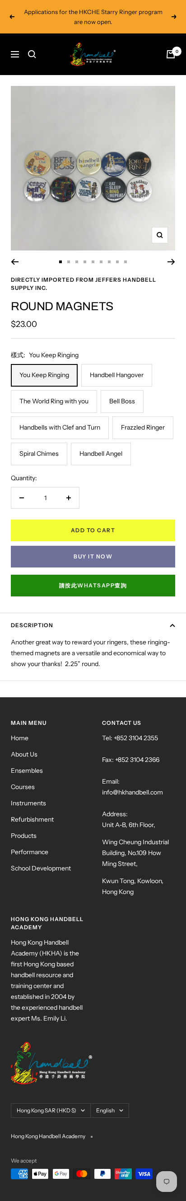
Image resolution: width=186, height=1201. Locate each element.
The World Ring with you (53, 401)
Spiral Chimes (39, 453)
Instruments (28, 803)
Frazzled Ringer (143, 427)
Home (19, 738)
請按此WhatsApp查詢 (93, 585)
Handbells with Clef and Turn (59, 427)
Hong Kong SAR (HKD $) (46, 1110)
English (105, 1110)
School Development (41, 868)
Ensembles (27, 770)
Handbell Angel (100, 453)
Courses (23, 787)
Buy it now (93, 556)
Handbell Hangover (117, 375)
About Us (24, 754)
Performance (29, 852)
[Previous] (15, 262)
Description (32, 625)
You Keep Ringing (44, 375)
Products (24, 836)
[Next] (171, 262)
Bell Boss (122, 401)
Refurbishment (32, 819)
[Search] (32, 54)
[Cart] (170, 54)
